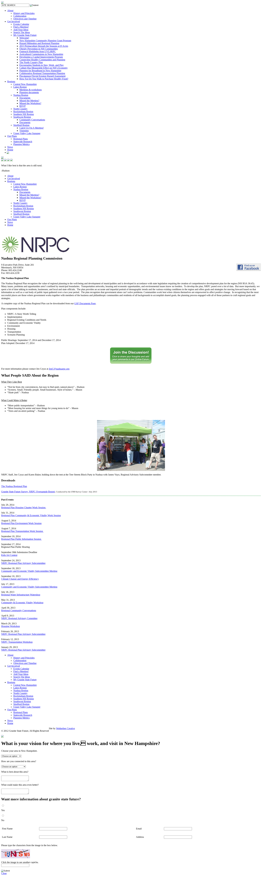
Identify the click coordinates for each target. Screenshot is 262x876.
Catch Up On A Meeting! (31, 128)
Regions (11, 81)
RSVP (22, 106)
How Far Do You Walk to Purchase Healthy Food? (43, 78)
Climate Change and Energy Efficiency (20, 579)
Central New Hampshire (25, 84)
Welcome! (24, 38)
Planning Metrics (21, 144)
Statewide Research (22, 141)
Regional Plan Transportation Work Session (22, 531)
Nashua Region (20, 95)
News (10, 147)
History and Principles (24, 13)
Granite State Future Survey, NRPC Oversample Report (28, 491)
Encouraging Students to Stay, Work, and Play (41, 65)
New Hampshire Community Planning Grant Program (45, 40)
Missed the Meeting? (29, 100)
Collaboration (19, 16)
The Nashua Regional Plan (14, 486)
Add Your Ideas (20, 29)
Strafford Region (21, 125)
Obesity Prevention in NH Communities (38, 48)
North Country (20, 108)
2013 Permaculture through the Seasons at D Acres (43, 46)
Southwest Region (22, 117)
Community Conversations (32, 119)
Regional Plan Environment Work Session (21, 523)
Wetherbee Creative (65, 728)
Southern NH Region (23, 114)
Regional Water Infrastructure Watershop (20, 594)
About (10, 10)
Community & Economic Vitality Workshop (22, 602)
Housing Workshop (10, 626)
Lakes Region (20, 87)
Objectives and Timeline (25, 18)
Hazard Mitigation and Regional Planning (39, 43)
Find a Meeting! (21, 27)
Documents (24, 98)
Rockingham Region (23, 111)
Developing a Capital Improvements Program (41, 57)
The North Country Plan (31, 62)
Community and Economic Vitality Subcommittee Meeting (29, 571)
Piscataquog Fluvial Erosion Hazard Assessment (42, 76)
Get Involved (13, 21)
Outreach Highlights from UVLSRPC (37, 51)
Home (10, 149)
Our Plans (12, 136)
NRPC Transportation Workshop (17, 642)
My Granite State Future (25, 35)
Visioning (24, 130)
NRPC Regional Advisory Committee (19, 618)
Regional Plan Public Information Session (21, 539)
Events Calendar (21, 24)
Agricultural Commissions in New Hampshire (41, 54)
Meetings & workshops (30, 89)
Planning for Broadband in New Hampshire (40, 70)
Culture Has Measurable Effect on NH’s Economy (43, 68)
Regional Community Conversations (18, 610)
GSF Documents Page (85, 303)
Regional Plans (20, 139)
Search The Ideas (21, 32)
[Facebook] (7, 152)
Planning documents (29, 92)
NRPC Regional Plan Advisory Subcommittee (23, 563)
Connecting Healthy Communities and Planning (42, 59)
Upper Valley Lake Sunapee (26, 133)
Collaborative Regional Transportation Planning (42, 73)
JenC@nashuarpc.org (59, 369)
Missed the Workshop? (30, 103)
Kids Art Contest (9, 555)
